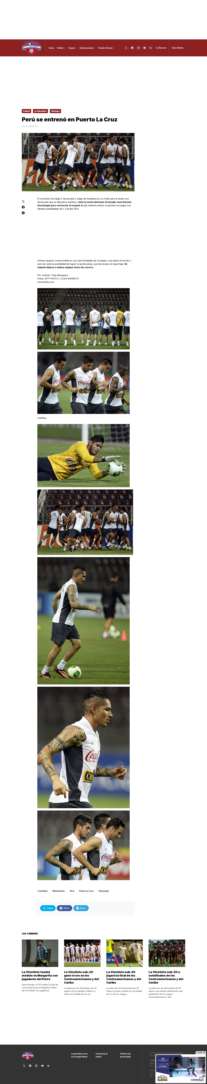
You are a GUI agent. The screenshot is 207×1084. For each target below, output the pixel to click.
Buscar (162, 48)
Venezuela (104, 891)
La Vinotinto (40, 111)
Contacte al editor (101, 1055)
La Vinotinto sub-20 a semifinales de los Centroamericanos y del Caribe (166, 977)
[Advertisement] (103, 19)
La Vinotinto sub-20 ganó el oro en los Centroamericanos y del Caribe (81, 977)
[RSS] (150, 48)
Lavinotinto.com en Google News (79, 1055)
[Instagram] (138, 48)
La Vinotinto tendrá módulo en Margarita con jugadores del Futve (40, 975)
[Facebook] (132, 48)
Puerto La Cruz (86, 891)
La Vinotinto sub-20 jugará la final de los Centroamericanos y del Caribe (123, 977)
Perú (72, 891)
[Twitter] (126, 48)
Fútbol (26, 111)
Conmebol (42, 891)
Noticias (55, 111)
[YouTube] (144, 48)
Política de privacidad (125, 1055)
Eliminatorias (59, 891)
